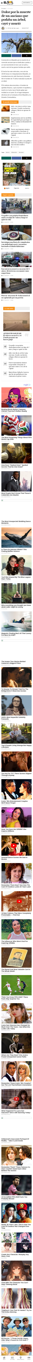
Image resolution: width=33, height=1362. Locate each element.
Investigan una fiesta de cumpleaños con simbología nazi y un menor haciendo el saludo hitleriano (15, 244)
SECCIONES (12, 1359)
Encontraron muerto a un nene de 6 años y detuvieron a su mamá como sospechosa (15, 271)
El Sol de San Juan (13, 28)
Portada (3, 8)
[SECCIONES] (12, 1357)
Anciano (21, 152)
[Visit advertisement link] (16, 176)
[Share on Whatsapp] (6, 55)
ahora (7, 152)
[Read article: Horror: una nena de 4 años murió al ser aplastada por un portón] (16, 286)
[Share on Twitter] (27, 55)
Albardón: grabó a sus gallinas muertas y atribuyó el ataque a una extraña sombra (21, 142)
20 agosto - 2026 (7, 248)
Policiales (10, 8)
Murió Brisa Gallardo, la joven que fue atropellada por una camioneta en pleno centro (19, 374)
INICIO (4, 1359)
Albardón (14, 152)
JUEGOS (28, 1359)
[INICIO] (4, 1357)
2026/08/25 (15, 114)
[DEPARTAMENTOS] (21, 1357)
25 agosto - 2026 (7, 222)
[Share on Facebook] (16, 55)
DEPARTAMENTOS (20, 1359)
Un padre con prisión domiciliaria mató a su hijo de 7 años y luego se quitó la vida (14, 218)
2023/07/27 (25, 28)
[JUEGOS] (29, 1357)
